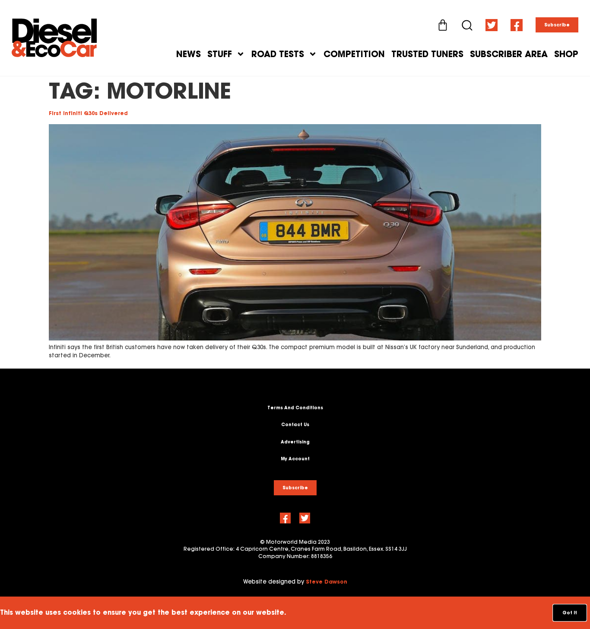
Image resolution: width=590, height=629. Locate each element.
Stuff (219, 54)
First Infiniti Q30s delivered (88, 113)
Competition (354, 54)
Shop (566, 54)
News (188, 54)
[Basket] (443, 25)
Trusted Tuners (427, 54)
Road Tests (277, 54)
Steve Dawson (326, 581)
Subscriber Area (509, 54)
